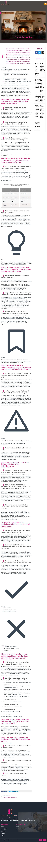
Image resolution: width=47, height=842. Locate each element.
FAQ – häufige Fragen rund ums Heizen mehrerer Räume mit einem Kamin (19, 63)
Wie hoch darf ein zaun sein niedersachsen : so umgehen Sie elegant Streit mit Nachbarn (37, 83)
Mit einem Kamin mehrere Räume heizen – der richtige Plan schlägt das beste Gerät (19, 61)
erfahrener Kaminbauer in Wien (15, 734)
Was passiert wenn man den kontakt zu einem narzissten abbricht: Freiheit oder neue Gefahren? (42, 112)
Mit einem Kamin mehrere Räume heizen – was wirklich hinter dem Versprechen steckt (19, 48)
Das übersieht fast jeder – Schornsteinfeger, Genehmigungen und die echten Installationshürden (18, 54)
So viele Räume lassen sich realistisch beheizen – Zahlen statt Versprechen (19, 57)
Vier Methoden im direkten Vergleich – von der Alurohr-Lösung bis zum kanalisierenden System (18, 50)
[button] (45, 4)
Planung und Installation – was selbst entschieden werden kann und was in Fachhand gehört (18, 59)
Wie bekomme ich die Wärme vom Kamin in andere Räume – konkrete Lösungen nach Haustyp (18, 52)
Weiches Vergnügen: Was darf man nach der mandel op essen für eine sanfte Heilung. (37, 111)
